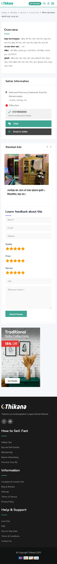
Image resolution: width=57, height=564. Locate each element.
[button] (47, 147)
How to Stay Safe (9, 531)
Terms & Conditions (10, 536)
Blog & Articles (8, 487)
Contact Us (6, 541)
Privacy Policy (7, 501)
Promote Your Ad (9, 462)
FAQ (3, 526)
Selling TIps (6, 442)
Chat (15, 123)
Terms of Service (9, 496)
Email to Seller (20, 131)
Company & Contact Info (12, 482)
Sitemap (5, 492)
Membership (7, 452)
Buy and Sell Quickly (10, 447)
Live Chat (5, 521)
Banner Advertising (9, 457)
